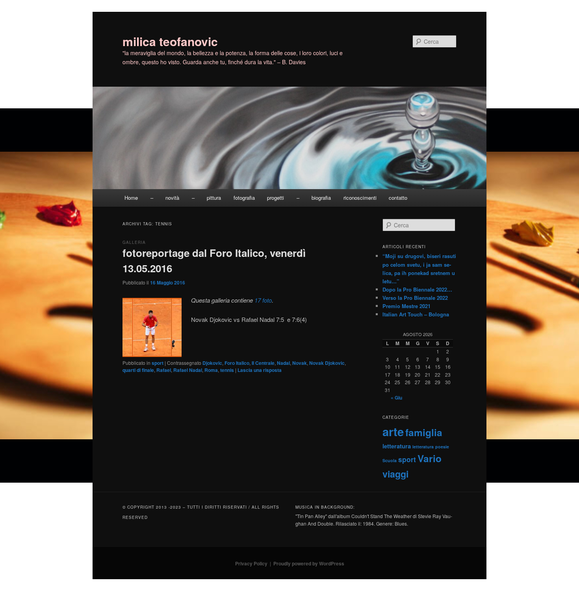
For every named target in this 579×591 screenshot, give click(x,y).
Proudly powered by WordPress (308, 563)
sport (157, 362)
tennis (227, 370)
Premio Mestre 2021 (406, 306)
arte (393, 431)
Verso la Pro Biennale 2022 (415, 297)
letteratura (396, 446)
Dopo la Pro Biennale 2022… (417, 289)
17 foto (263, 300)
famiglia (423, 432)
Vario (430, 458)
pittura (214, 197)
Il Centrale (263, 362)
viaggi (395, 473)
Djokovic (212, 362)
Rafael (163, 370)
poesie (442, 447)
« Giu (396, 397)
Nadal (283, 362)
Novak (299, 362)
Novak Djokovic (327, 362)
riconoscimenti (360, 197)
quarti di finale (138, 370)
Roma (211, 370)
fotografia (244, 197)
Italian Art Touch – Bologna (415, 314)
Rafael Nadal (187, 370)
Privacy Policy (251, 563)
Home (131, 197)
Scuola (389, 460)
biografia (321, 197)
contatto (398, 197)
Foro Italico (237, 362)
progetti (275, 197)
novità (172, 197)
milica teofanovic (170, 41)
